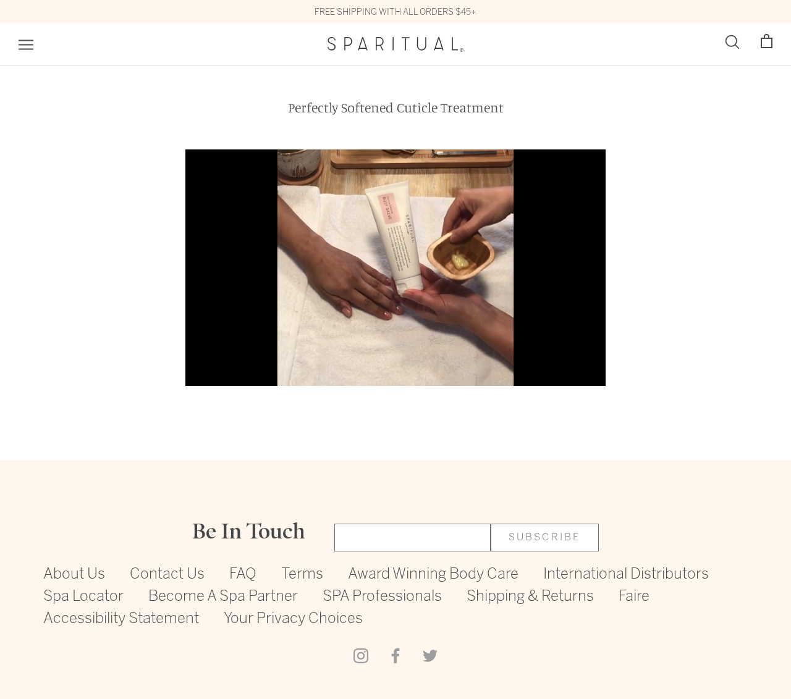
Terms (302, 574)
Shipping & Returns (530, 597)
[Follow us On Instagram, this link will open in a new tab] (360, 655)
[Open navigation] (26, 45)
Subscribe (545, 537)
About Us (74, 574)
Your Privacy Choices (293, 619)
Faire (634, 597)
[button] (766, 42)
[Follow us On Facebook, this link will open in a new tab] (395, 655)
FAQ (242, 574)
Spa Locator (83, 597)
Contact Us (167, 574)
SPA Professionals (382, 597)
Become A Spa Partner (223, 597)
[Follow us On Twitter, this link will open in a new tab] (430, 655)
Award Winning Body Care (433, 574)
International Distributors (626, 574)
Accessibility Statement (121, 619)
